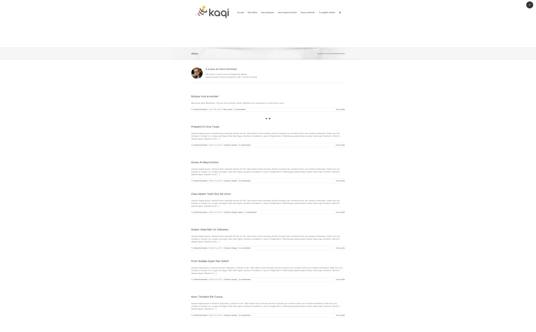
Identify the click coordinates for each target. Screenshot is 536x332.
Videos (240, 212)
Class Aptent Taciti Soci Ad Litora (211, 193)
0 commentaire (240, 109)
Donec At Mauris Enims (204, 162)
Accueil (319, 53)
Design (234, 145)
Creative (227, 145)
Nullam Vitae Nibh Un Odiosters (209, 229)
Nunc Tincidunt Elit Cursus (206, 296)
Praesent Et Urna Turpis (205, 126)
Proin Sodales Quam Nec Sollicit (210, 261)
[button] (340, 12)
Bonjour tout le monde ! (205, 96)
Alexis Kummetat (200, 109)
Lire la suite (340, 109)
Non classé (227, 109)
